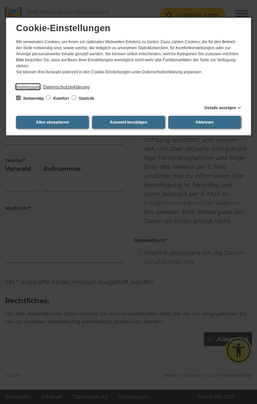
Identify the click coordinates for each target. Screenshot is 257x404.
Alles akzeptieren (52, 122)
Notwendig (33, 98)
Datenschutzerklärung (66, 86)
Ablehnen (204, 122)
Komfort (61, 98)
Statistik (86, 98)
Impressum (28, 86)
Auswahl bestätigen (128, 122)
